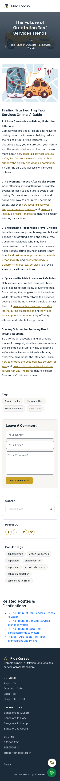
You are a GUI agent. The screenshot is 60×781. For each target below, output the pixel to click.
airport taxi (13, 560)
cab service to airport (19, 580)
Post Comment (17, 480)
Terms (8, 764)
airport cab (13, 567)
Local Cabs (35, 408)
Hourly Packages (14, 408)
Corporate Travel (14, 699)
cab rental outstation (18, 574)
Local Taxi (10, 693)
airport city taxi (15, 553)
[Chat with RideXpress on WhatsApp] (51, 772)
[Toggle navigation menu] (53, 6)
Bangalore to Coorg (16, 728)
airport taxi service (39, 553)
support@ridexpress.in (17, 752)
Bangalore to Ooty (15, 718)
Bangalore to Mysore (17, 712)
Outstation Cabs (35, 401)
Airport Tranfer (12, 401)
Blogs (30, 40)
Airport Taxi (11, 683)
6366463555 (11, 742)
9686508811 (11, 747)
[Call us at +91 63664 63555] (52, 763)
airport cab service (35, 567)
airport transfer (33, 560)
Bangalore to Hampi (16, 723)
